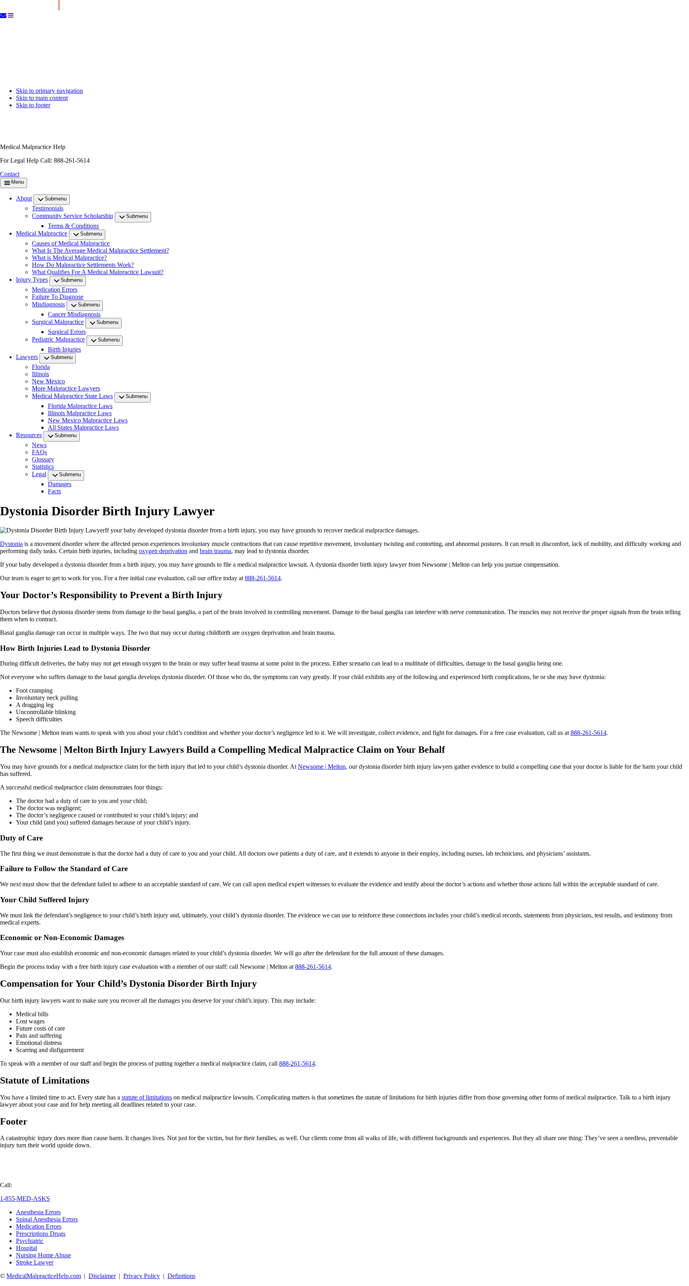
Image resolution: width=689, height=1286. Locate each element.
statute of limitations (147, 1097)
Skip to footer (33, 105)
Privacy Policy (141, 1275)
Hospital (26, 1248)
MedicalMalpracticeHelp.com (43, 1275)
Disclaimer (102, 1275)
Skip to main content (42, 97)
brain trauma (215, 551)
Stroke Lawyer (34, 1262)
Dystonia (11, 543)
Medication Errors (38, 1226)
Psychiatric (29, 1240)
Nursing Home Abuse (43, 1255)
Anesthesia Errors (38, 1212)
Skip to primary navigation (49, 90)
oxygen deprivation (163, 551)
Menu (17, 182)
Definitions (181, 1275)
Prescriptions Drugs (40, 1233)
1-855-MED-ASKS (25, 1198)
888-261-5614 (263, 578)
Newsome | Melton (322, 766)
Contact (10, 174)
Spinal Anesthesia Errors (47, 1219)
